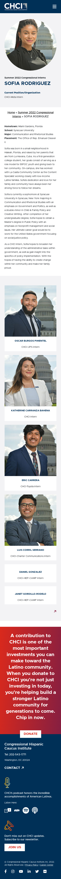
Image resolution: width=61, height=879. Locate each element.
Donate (30, 734)
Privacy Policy (31, 865)
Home (11, 112)
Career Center (46, 865)
